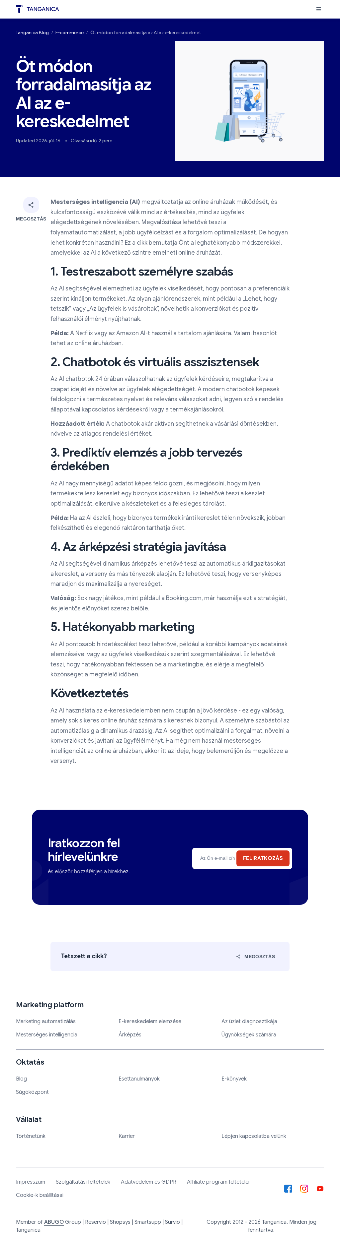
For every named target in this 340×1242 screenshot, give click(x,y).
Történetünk (30, 1136)
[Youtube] (320, 1189)
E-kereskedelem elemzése (150, 1021)
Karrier (127, 1136)
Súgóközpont (32, 1092)
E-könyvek (234, 1079)
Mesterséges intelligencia (46, 1034)
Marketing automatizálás (46, 1021)
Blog (21, 1079)
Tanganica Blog (32, 32)
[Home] (37, 9)
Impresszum (30, 1182)
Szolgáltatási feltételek (83, 1182)
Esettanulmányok (139, 1079)
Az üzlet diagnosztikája (249, 1021)
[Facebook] (288, 1189)
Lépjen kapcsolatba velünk (253, 1136)
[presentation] (318, 9)
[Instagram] (304, 1189)
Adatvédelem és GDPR (148, 1182)
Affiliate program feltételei (218, 1182)
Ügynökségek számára (248, 1034)
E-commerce (69, 32)
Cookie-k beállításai (39, 1195)
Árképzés (130, 1034)
